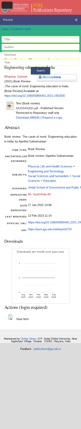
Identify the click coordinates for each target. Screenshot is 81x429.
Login (4, 29)
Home (8, 19)
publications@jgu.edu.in (47, 348)
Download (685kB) (28, 117)
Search (41, 70)
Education (49, 180)
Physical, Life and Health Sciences (50, 166)
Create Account (21, 29)
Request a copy (52, 117)
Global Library (28, 338)
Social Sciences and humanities (48, 176)
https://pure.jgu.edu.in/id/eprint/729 (50, 229)
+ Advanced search (40, 77)
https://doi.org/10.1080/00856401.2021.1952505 (34, 95)
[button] (10, 317)
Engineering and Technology (46, 171)
